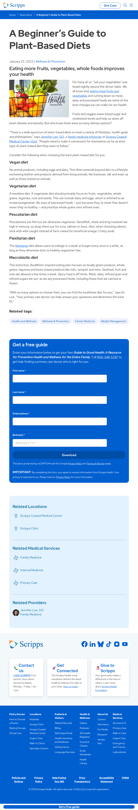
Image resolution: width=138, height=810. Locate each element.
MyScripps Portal (63, 733)
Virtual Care (15, 733)
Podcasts (84, 728)
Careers (101, 719)
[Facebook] (84, 644)
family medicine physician (85, 137)
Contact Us (26, 668)
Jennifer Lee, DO (52, 137)
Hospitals (34, 719)
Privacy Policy (75, 463)
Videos (83, 723)
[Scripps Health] (14, 5)
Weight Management (113, 321)
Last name (19, 392)
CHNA (125, 777)
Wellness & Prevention (50, 61)
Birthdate (19, 435)
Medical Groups (17, 728)
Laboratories (119, 752)
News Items (26, 14)
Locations (35, 714)
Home (12, 14)
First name (19, 370)
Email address (21, 413)
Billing (58, 728)
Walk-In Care (119, 733)
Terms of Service (96, 463)
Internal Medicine (31, 570)
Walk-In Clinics (37, 743)
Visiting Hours (62, 747)
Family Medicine (85, 321)
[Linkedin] (93, 644)
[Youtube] (125, 644)
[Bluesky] (101, 644)
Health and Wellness (24, 321)
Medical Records (63, 723)
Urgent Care (36, 738)
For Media (102, 729)
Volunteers (103, 724)
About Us (102, 714)
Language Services (65, 752)
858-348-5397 (107, 357)
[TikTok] (109, 644)
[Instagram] (117, 644)
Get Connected (67, 668)
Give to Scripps (108, 668)
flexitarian (21, 246)
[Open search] (125, 5)
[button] (69, 807)
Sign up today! (70, 686)
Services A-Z (119, 723)
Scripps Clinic (29, 528)
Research (102, 734)
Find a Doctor (17, 714)
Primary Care (28, 583)
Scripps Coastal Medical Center (41, 516)
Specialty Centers (39, 748)
